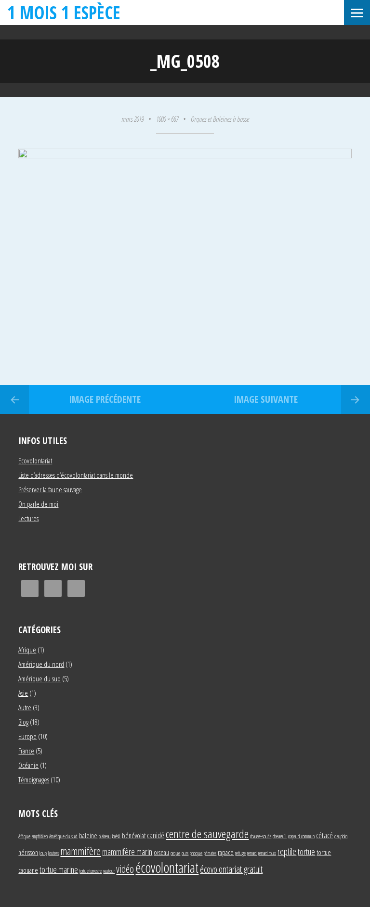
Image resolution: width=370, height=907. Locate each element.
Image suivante (266, 399)
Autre (24, 707)
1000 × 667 (167, 119)
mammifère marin (127, 851)
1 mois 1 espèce (63, 12)
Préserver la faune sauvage (50, 489)
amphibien (40, 836)
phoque (196, 853)
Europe (27, 736)
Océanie (28, 765)
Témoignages (33, 779)
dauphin (340, 836)
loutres (53, 853)
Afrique (27, 649)
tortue (306, 851)
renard (252, 853)
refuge (240, 853)
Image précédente (105, 399)
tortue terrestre (90, 871)
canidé (155, 835)
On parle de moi (38, 504)
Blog (23, 722)
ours (185, 853)
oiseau (161, 852)
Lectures (28, 518)
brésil (116, 836)
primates (210, 853)
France (26, 750)
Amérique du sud (39, 678)
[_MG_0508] (184, 155)
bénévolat (133, 835)
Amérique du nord (41, 664)
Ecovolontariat (35, 460)
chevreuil (280, 836)
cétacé (324, 835)
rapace (226, 852)
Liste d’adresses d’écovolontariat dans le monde (75, 475)
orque (175, 853)
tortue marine (59, 869)
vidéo (125, 869)
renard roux (267, 853)
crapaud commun (301, 836)
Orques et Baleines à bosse (220, 119)
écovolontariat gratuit (231, 869)
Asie (23, 693)
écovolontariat (166, 867)
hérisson (28, 852)
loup (43, 853)
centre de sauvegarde (207, 834)
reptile (287, 851)
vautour (109, 871)
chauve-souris (260, 836)
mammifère (80, 850)
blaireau (105, 836)
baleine (88, 835)
